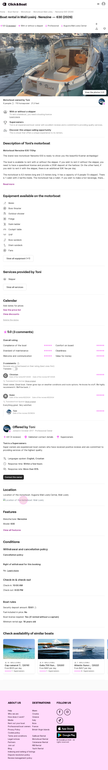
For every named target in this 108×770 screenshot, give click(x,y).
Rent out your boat (16, 723)
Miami (34, 710)
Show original (30, 381)
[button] (97, 28)
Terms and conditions (17, 736)
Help (10, 710)
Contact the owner (13, 477)
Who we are (13, 714)
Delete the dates (11, 320)
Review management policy (20, 758)
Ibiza (34, 723)
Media (10, 720)
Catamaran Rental (40, 742)
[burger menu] (98, 4)
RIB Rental (36, 745)
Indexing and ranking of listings (21, 752)
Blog (10, 748)
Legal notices (14, 739)
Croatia (35, 714)
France (35, 726)
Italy (34, 720)
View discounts (11, 314)
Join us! (11, 745)
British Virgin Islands (41, 729)
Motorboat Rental (40, 739)
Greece (35, 717)
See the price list (12, 310)
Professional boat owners (19, 726)
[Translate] (15, 368)
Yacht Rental (37, 748)
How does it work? (16, 717)
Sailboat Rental (39, 736)
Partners (11, 742)
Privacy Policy (14, 729)
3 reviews (10, 26)
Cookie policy (14, 733)
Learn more (13, 570)
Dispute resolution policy (19, 755)
